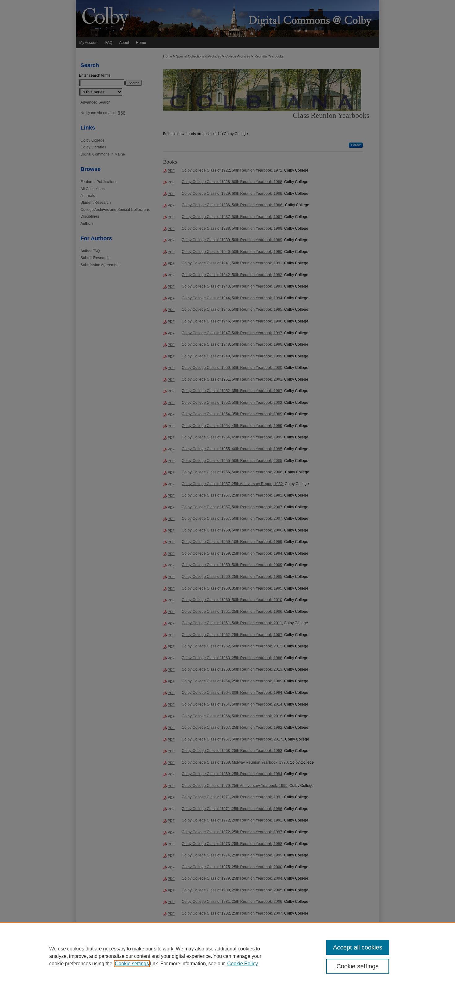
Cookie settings (132, 963)
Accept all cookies (357, 947)
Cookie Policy (242, 963)
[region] (227, 956)
